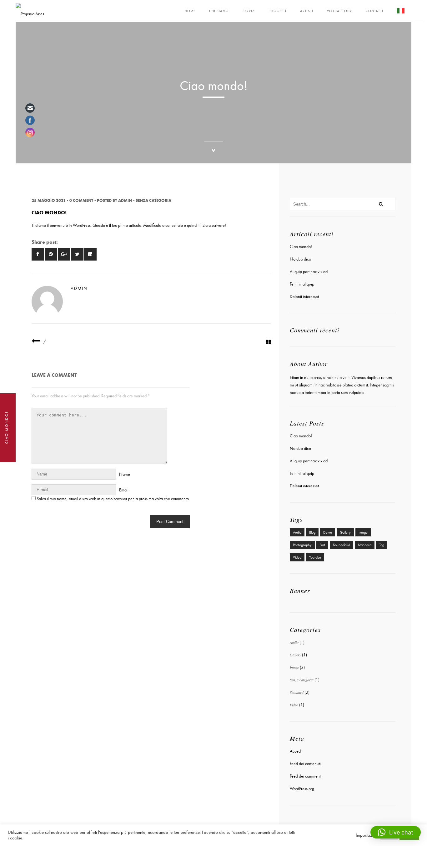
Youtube (315, 557)
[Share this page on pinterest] (51, 254)
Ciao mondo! (301, 246)
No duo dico (300, 259)
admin (125, 200)
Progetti (277, 11)
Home (190, 11)
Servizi (249, 11)
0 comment (81, 200)
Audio (297, 532)
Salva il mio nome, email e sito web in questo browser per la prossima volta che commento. (113, 498)
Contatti (374, 11)
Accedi (296, 751)
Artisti (306, 11)
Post (322, 545)
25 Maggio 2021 (49, 200)
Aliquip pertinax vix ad (309, 271)
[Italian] (400, 11)
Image (363, 532)
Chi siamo (219, 11)
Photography (302, 545)
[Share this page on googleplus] (64, 254)
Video (297, 557)
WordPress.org (302, 788)
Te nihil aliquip (302, 284)
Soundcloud (341, 545)
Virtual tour (339, 11)
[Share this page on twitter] (77, 254)
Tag (381, 545)
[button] (395, 832)
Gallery (345, 532)
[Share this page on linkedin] (90, 254)
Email (123, 490)
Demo (327, 532)
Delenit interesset (304, 296)
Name (124, 474)
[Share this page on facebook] (38, 254)
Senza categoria (153, 200)
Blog (312, 532)
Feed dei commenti (306, 776)
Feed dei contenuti (305, 763)
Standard (364, 545)
